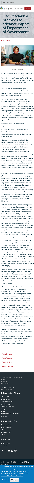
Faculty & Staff (6, 432)
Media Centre (5, 443)
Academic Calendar (7, 406)
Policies (3, 411)
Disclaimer (21, 462)
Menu (28, 8)
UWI (2, 40)
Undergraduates (6, 425)
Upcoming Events (8, 366)
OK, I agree (14, 480)
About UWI (5, 397)
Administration (6, 404)
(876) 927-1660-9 (9, 387)
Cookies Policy (6, 476)
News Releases (7, 358)
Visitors (3, 434)
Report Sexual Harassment (9, 414)
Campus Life (5, 409)
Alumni (3, 430)
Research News (7, 362)
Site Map (4, 416)
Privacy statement (19, 473)
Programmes (5, 399)
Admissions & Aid (7, 401)
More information (17, 476)
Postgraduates (6, 427)
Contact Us (5, 446)
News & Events (7, 354)
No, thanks (5, 480)
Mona (8, 40)
